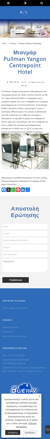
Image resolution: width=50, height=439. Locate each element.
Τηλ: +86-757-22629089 (13, 355)
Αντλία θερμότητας (10, 327)
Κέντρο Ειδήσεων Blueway (30, 43)
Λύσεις (13, 43)
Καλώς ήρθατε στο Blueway (14, 308)
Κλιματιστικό (7, 331)
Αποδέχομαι (30, 432)
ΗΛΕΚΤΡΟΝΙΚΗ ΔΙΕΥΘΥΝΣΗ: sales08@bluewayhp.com (15, 361)
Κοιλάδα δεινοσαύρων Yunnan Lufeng (30, 177)
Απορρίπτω (13, 432)
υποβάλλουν (15, 279)
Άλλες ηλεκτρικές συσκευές (14, 336)
